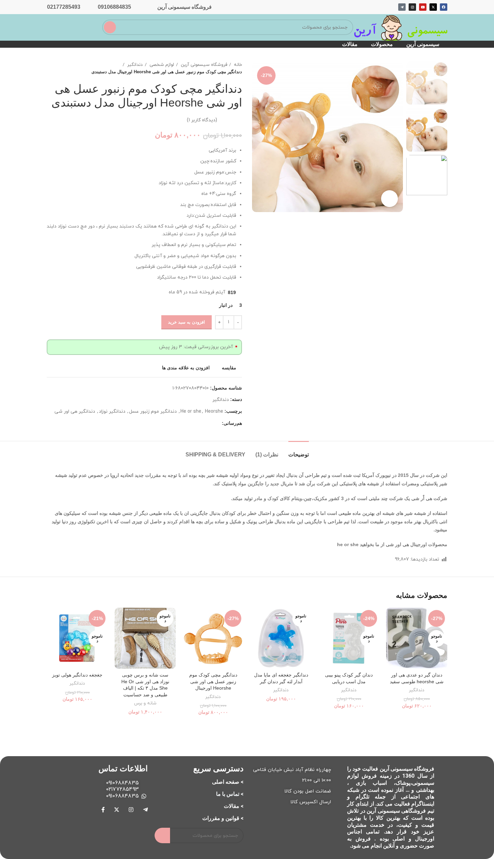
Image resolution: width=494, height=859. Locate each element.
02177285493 (63, 7)
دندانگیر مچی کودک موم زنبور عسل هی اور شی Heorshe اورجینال (213, 681)
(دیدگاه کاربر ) (202, 120)
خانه (237, 65)
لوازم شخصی (161, 65)
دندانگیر (134, 65)
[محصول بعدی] (50, 68)
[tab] (298, 451)
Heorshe (214, 411)
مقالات (350, 44)
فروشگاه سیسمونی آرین (184, 7)
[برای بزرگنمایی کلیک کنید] (389, 198)
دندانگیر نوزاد (112, 411)
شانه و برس (145, 703)
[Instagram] (412, 7)
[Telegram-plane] (402, 7)
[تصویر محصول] (416, 638)
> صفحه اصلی (228, 782)
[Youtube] (422, 7)
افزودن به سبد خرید (186, 322)
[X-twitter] (433, 7)
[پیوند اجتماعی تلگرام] (216, 423)
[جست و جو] (110, 27)
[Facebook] (443, 7)
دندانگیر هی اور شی (74, 411)
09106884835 (114, 7)
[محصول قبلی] (63, 68)
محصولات (382, 44)
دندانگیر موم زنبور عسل (153, 411)
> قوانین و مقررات (223, 818)
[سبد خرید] (74, 26)
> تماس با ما (230, 794)
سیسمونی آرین (422, 44)
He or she (190, 411)
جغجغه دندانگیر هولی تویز (77, 675)
